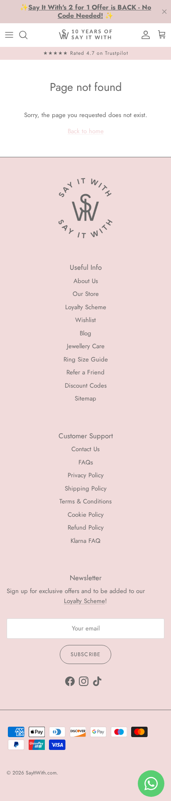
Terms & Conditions (85, 501)
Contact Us (85, 449)
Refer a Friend (85, 372)
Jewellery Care (86, 346)
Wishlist (85, 320)
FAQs (85, 462)
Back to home (86, 131)
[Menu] (9, 35)
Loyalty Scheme (85, 307)
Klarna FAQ (85, 540)
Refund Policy (86, 527)
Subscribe (85, 654)
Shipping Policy (86, 488)
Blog (85, 333)
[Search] (27, 35)
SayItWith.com (41, 773)
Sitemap (85, 398)
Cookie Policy (86, 514)
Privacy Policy (86, 475)
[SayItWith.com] (85, 34)
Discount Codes (86, 385)
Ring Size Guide (86, 359)
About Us (85, 281)
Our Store (86, 293)
